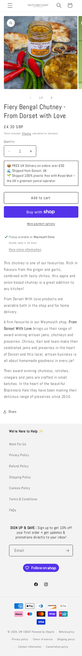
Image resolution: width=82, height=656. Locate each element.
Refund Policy (19, 466)
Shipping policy (66, 639)
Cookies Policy (19, 488)
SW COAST (25, 632)
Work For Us (17, 444)
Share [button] (12, 411)
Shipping (26, 133)
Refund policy (66, 632)
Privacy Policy (19, 455)
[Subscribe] (67, 551)
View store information (25, 249)
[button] (10, 5)
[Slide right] (51, 98)
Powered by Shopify (43, 632)
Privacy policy (20, 639)
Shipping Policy (20, 477)
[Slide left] (31, 98)
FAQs (12, 510)
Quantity (9, 141)
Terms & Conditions (23, 499)
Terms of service (42, 639)
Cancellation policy (57, 647)
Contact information (29, 647)
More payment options (41, 224)
